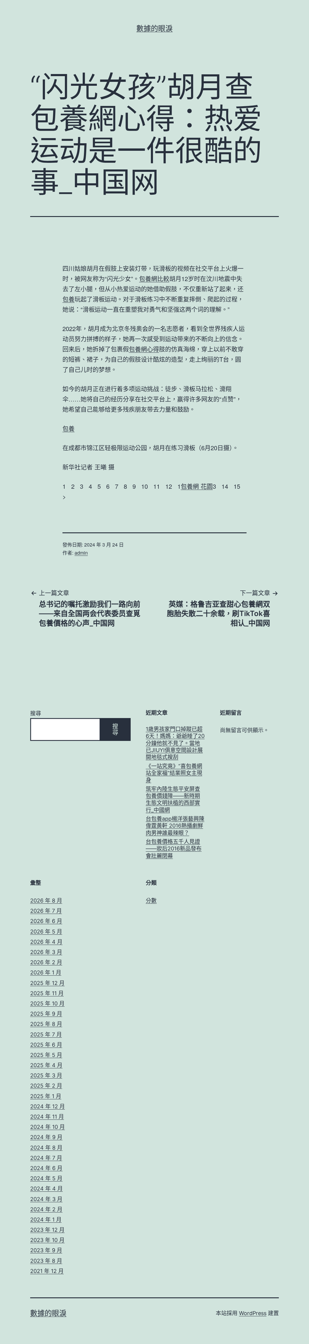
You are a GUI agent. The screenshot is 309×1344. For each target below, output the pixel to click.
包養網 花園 (197, 486)
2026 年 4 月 (46, 942)
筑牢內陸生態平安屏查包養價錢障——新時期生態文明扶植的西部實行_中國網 (173, 799)
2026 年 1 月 (45, 972)
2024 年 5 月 (46, 1178)
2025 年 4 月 (46, 1065)
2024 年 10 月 (47, 1127)
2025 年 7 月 (46, 1034)
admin (81, 552)
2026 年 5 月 (46, 931)
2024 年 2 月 (46, 1209)
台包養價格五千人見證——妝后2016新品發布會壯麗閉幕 (174, 848)
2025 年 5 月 (46, 1055)
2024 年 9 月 (46, 1137)
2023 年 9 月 (46, 1250)
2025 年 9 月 (46, 1014)
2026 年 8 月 (46, 900)
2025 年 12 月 (47, 983)
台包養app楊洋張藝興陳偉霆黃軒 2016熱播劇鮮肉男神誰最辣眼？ (175, 826)
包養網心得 (144, 349)
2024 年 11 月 (47, 1116)
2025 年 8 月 (46, 1024)
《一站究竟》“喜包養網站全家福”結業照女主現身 (174, 773)
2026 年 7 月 (46, 911)
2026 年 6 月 (46, 921)
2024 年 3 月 (46, 1199)
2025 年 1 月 (45, 1096)
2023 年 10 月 (47, 1240)
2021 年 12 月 (47, 1271)
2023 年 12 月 (47, 1230)
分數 (151, 900)
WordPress (252, 1313)
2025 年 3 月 (46, 1075)
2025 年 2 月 (46, 1085)
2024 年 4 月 (46, 1188)
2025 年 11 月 (47, 993)
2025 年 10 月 (47, 1003)
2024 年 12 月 (47, 1106)
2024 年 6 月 (46, 1168)
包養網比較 (154, 278)
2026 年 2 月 (46, 962)
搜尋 (35, 713)
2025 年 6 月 (46, 1045)
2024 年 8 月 (46, 1147)
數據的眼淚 (154, 28)
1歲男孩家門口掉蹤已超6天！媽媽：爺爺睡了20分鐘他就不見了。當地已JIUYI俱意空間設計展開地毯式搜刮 (175, 743)
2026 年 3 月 (46, 952)
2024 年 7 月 (46, 1158)
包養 (68, 299)
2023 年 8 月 (46, 1261)
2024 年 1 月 (46, 1219)
